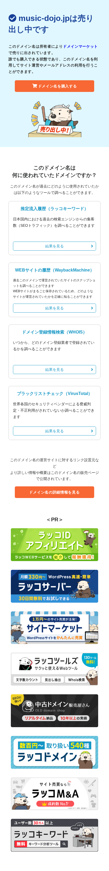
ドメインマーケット (80, 46)
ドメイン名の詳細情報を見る (54, 492)
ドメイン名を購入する (57, 86)
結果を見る (54, 246)
